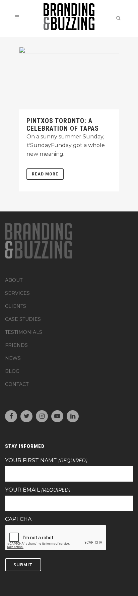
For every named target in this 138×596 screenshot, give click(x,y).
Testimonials (23, 332)
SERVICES (17, 293)
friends (16, 345)
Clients (15, 306)
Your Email (37, 490)
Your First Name (46, 461)
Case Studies (23, 319)
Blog (12, 371)
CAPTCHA (18, 519)
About (13, 280)
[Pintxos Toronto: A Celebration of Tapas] (69, 78)
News (13, 358)
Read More (45, 174)
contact (16, 384)
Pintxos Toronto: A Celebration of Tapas (62, 124)
